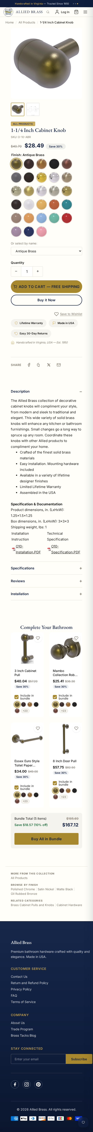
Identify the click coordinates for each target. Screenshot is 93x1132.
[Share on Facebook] (29, 365)
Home (9, 22)
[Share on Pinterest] (39, 365)
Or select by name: (24, 243)
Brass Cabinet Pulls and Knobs (32, 905)
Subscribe (79, 1059)
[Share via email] (59, 365)
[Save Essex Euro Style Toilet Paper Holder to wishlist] (38, 728)
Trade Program (22, 1029)
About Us (18, 1023)
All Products (27, 22)
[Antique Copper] (17, 710)
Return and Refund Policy (29, 983)
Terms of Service (23, 1002)
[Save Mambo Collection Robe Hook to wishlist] (76, 638)
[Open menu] (85, 12)
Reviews (18, 581)
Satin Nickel (46, 889)
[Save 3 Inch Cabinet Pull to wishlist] (38, 638)
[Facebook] (15, 1084)
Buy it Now (46, 300)
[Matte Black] (36, 704)
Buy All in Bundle (46, 839)
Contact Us (19, 976)
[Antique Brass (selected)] (17, 704)
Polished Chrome (23, 889)
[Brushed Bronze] (30, 704)
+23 (25, 710)
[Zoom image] (46, 63)
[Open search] (48, 12)
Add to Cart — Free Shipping (49, 286)
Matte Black (65, 889)
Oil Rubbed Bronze (24, 893)
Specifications (22, 568)
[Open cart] (76, 12)
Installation (20, 594)
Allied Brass (21, 942)
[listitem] (17, 109)
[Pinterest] (38, 1084)
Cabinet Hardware (69, 905)
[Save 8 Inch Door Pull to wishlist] (76, 728)
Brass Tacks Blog (23, 1035)
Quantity (17, 263)
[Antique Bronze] (23, 704)
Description (20, 391)
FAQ (14, 995)
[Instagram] (27, 1084)
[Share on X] (49, 365)
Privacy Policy (21, 989)
